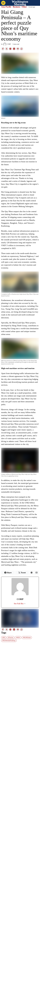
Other (24, 7)
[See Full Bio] (25, 603)
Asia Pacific (6, 7)
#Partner (10, 637)
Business (16, 7)
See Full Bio (19, 603)
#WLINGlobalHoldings (8, 640)
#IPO (3, 637)
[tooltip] (3, 48)
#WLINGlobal (27, 637)
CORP (9, 44)
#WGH (18, 637)
